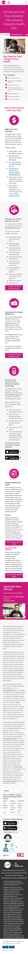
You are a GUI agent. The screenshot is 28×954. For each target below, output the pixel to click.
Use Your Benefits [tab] (17, 35)
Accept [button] (11, 947)
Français (20, 805)
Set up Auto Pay (14, 156)
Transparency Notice (10, 875)
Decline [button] (5, 947)
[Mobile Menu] (26, 2)
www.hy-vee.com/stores (15, 670)
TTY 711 (11, 710)
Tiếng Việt (13, 803)
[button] (7, 950)
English (5, 801)
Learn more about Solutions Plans (14, 575)
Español (12, 801)
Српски (12, 812)
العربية (19, 803)
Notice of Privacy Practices (18, 870)
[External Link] (10, 847)
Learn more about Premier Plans (14, 543)
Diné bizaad (21, 801)
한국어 (12, 805)
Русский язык (12, 808)
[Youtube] (21, 855)
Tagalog (5, 805)
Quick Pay (13, 151)
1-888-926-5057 (19, 596)
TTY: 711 (7, 599)
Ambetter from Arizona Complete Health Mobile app (14, 173)
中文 (4, 803)
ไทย (19, 812)
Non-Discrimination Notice (19, 873)
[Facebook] (18, 855)
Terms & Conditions (6, 873)
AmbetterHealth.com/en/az (10, 738)
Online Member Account (15, 165)
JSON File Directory (6, 878)
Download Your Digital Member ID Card (14, 355)
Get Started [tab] (5, 35)
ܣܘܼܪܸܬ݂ (4, 812)
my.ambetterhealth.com (9, 690)
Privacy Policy (6, 870)
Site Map (15, 878)
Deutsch (5, 807)
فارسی (19, 810)
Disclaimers (20, 875)
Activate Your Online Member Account (14, 288)
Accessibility (21, 878)
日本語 (19, 807)
